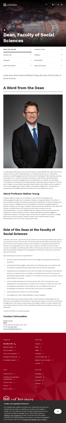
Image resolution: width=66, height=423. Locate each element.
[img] (10, 4)
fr (46, 4)
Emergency (10, 357)
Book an (7, 389)
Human (41, 357)
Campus (8, 374)
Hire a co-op (9, 353)
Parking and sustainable (11, 378)
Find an (8, 350)
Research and (43, 360)
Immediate (9, 360)
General (8, 347)
